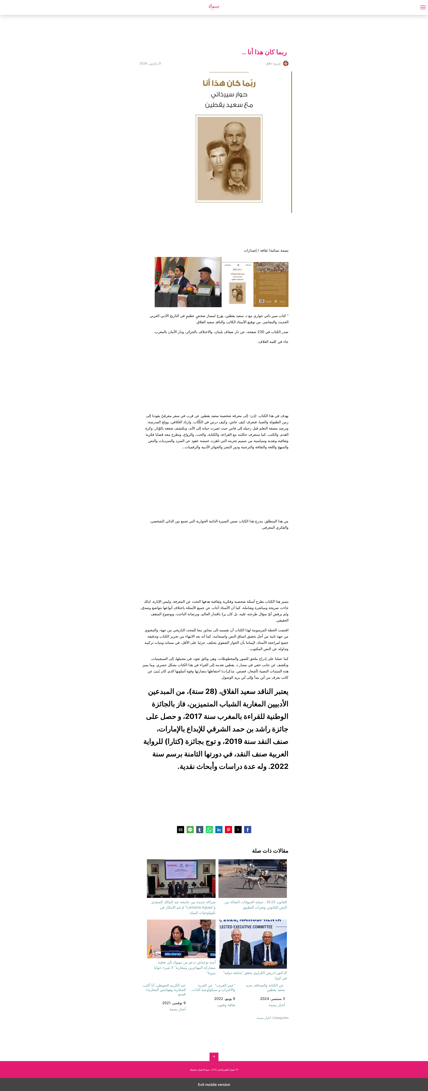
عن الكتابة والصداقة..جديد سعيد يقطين (265, 987)
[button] (247, 829)
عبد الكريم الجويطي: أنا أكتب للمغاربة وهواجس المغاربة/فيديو (164, 989)
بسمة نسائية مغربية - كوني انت (214, 7)
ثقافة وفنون (226, 1005)
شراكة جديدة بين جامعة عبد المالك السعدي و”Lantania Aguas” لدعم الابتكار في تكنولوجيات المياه (183, 907)
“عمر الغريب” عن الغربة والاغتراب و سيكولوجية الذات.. (212, 987)
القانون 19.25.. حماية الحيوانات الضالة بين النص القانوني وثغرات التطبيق (255, 905)
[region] (207, 30)
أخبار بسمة (277, 1005)
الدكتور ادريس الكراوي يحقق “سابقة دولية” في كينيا (255, 975)
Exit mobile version (214, 1084)
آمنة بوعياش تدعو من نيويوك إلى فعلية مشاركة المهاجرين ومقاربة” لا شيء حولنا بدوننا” (184, 967)
